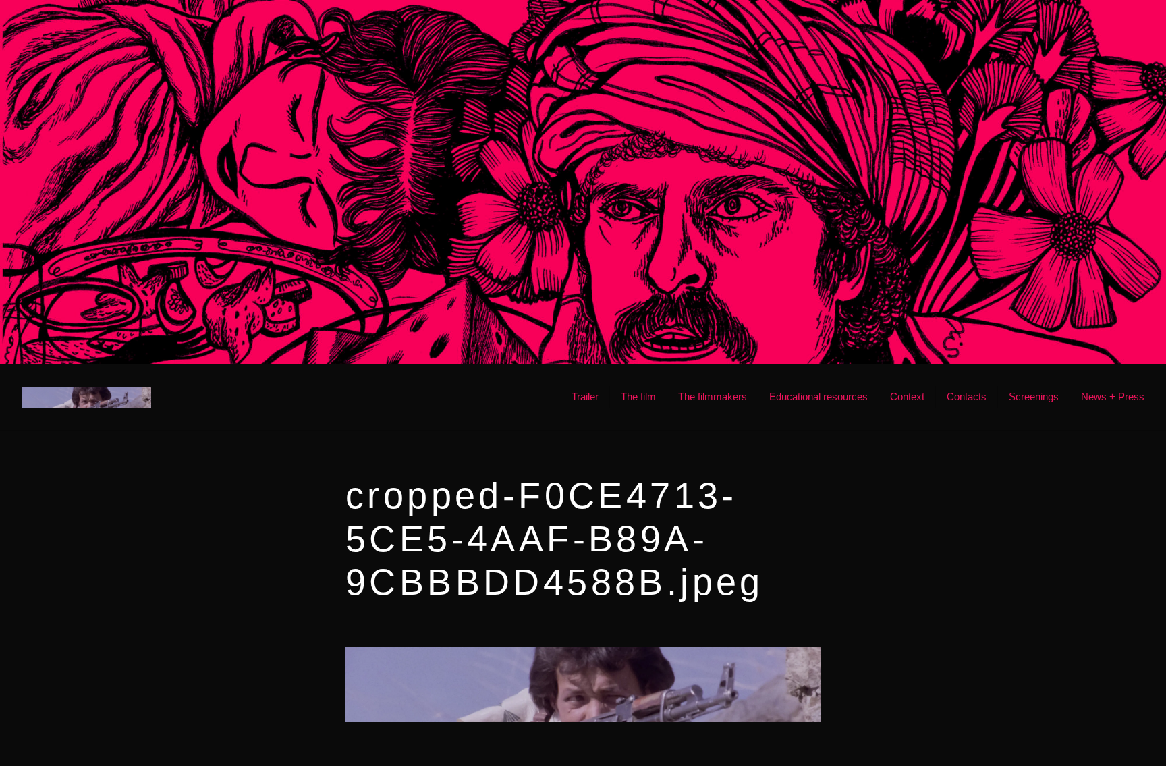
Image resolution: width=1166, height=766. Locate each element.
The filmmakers (712, 396)
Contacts (967, 396)
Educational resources (818, 396)
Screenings (1034, 396)
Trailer (585, 396)
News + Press (1112, 396)
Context (907, 396)
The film (638, 396)
